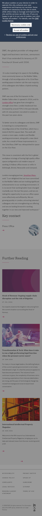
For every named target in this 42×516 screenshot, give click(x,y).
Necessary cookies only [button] (21, 25)
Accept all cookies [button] (21, 30)
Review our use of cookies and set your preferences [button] (22, 36)
